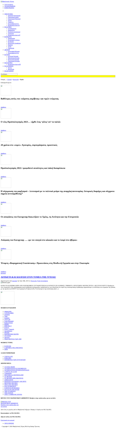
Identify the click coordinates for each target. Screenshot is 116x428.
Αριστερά (11, 33)
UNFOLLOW (8, 356)
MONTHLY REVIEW (11, 383)
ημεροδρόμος (8, 331)
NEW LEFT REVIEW (11, 384)
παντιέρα (6, 337)
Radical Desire (8, 323)
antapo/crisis (7, 311)
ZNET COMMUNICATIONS (13, 394)
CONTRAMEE (9, 313)
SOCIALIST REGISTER (11, 389)
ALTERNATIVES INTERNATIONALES (16, 370)
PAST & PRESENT (10, 386)
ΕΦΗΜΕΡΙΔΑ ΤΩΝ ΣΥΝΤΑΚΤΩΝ (15, 360)
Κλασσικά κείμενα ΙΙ (14, 35)
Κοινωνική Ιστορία (13, 59)
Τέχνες (10, 67)
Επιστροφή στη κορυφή (7, 420)
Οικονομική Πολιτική (14, 19)
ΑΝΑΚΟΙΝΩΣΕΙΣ (9, 6)
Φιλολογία (11, 69)
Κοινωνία (15, 79)
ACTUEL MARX (9, 367)
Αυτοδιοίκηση (12, 28)
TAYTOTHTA (8, 4)
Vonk (5, 316)
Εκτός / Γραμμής (9, 329)
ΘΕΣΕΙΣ (6, 332)
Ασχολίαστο (44, 281)
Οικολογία (11, 48)
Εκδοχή (6, 327)
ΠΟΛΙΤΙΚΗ (8, 27)
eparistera (7, 314)
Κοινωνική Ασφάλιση (14, 43)
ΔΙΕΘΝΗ (7, 50)
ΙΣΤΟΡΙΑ (7, 54)
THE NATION (8, 393)
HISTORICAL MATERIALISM (13, 375)
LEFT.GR (7, 319)
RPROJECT (8, 326)
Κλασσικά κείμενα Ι (14, 25)
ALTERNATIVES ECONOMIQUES (15, 368)
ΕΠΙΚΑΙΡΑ (7, 358)
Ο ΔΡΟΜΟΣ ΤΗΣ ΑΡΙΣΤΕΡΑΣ (13, 347)
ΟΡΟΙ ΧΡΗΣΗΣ (9, 423)
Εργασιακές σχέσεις (14, 40)
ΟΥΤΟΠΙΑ (7, 336)
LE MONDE (8, 376)
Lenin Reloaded (9, 321)
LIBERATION (8, 380)
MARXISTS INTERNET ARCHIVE (15, 381)
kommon (6, 318)
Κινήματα (11, 41)
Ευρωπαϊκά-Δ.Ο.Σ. (13, 24)
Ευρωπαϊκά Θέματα (13, 51)
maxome (14, 281)
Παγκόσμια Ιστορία (13, 58)
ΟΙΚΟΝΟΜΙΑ (8, 14)
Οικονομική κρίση (13, 17)
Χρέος (10, 20)
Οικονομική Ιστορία (14, 61)
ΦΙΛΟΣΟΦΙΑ (8, 63)
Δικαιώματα (11, 38)
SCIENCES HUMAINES (11, 388)
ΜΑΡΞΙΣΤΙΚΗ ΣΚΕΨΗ (11, 334)
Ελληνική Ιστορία (13, 56)
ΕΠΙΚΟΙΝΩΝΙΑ (9, 8)
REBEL (6, 324)
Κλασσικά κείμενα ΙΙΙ (14, 64)
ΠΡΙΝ (6, 349)
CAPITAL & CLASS (10, 371)
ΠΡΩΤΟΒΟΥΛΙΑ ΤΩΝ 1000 (12, 339)
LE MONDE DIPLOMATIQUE (13, 378)
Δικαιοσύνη (11, 30)
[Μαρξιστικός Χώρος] (7, 1)
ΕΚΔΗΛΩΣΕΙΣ (9, 71)
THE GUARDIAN (10, 391)
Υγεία (9, 46)
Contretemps (8, 373)
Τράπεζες (11, 22)
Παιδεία (10, 45)
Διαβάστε (3, 107)
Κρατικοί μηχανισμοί (14, 32)
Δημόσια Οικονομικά (14, 15)
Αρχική (9, 79)
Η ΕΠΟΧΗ (7, 346)
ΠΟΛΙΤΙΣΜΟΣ (8, 66)
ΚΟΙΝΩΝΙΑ (8, 37)
